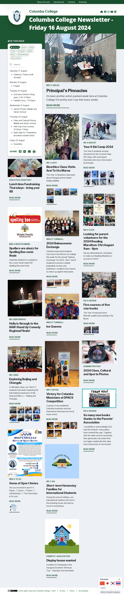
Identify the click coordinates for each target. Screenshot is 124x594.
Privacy (63, 591)
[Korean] (112, 583)
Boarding (83, 2)
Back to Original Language (110, 592)
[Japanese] (107, 583)
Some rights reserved (27, 591)
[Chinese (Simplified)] (102, 583)
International (59, 2)
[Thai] (118, 583)
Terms (72, 591)
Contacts (71, 2)
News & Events (43, 2)
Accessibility (83, 591)
